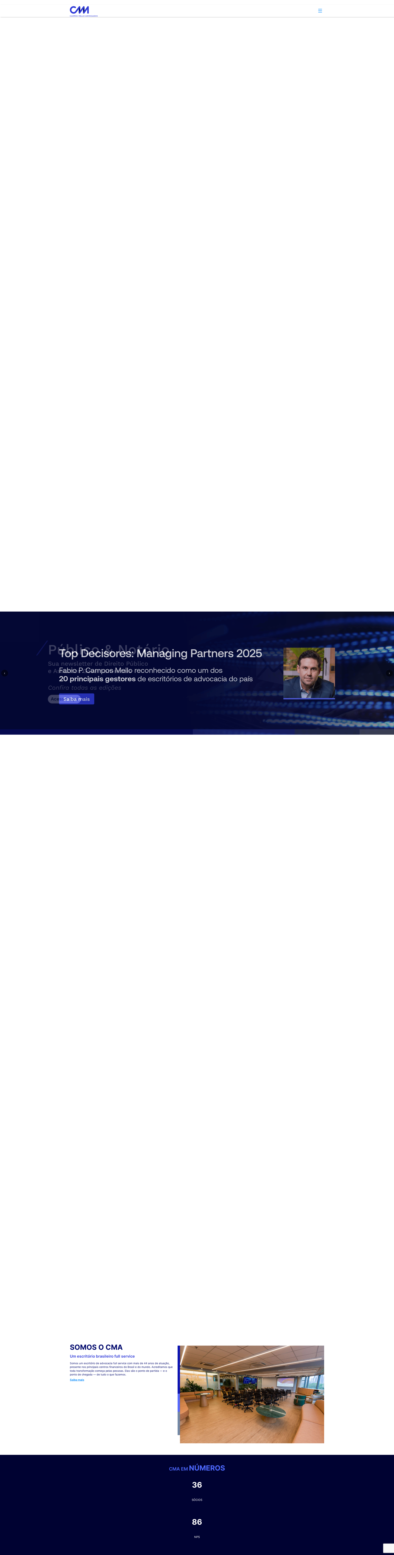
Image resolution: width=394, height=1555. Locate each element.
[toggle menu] (320, 6)
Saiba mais (77, 1379)
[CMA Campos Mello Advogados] (84, 7)
